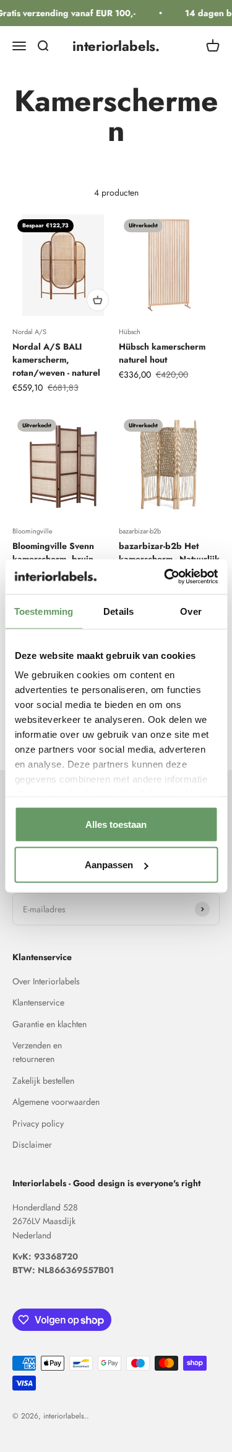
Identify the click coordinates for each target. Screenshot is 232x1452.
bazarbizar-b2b (140, 531)
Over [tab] (190, 611)
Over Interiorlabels (46, 981)
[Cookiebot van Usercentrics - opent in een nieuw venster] (165, 577)
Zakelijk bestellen (43, 1080)
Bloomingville (32, 531)
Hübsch (129, 332)
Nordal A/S (29, 332)
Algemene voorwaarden (56, 1102)
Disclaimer (32, 1144)
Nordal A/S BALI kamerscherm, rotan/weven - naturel (56, 359)
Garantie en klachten (49, 1024)
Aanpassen (109, 865)
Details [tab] (118, 611)
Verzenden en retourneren (37, 1052)
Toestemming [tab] (43, 611)
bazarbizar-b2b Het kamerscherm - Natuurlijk (169, 552)
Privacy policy (38, 1123)
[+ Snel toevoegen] (98, 300)
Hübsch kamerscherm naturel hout (162, 353)
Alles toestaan (116, 824)
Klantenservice (38, 1002)
